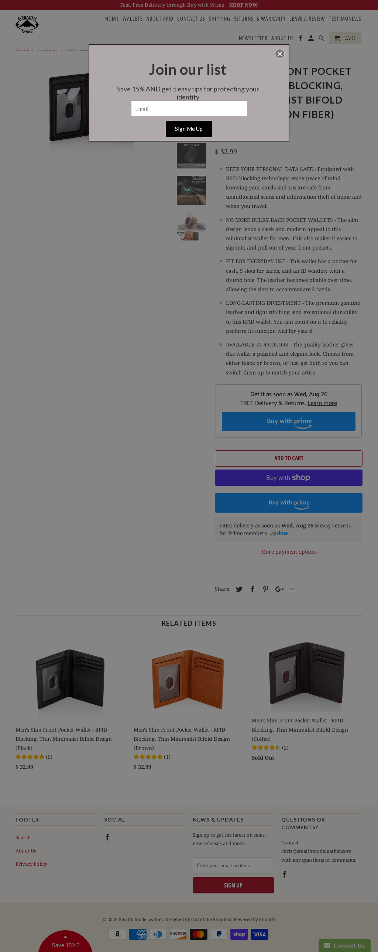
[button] (279, 53)
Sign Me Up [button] (189, 128)
